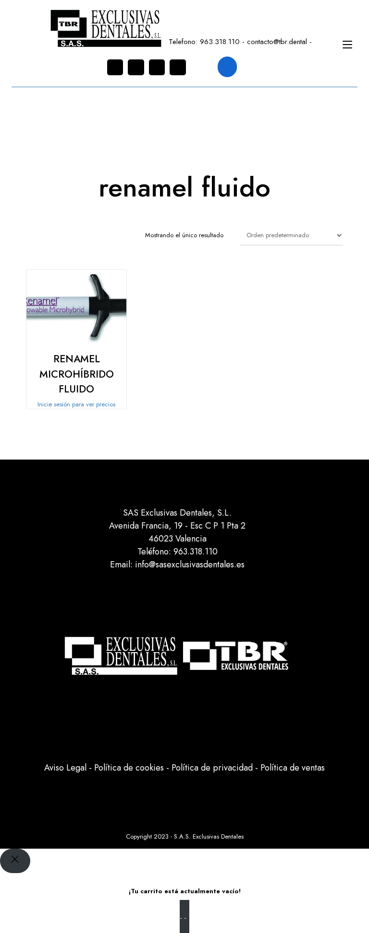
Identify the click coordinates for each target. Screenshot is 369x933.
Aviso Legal (65, 767)
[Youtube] (177, 67)
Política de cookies (129, 767)
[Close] (15, 861)
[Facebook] (136, 67)
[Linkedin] (157, 67)
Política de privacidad (212, 767)
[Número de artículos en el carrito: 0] (227, 67)
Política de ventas (292, 767)
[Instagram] (115, 67)
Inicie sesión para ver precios (76, 404)
